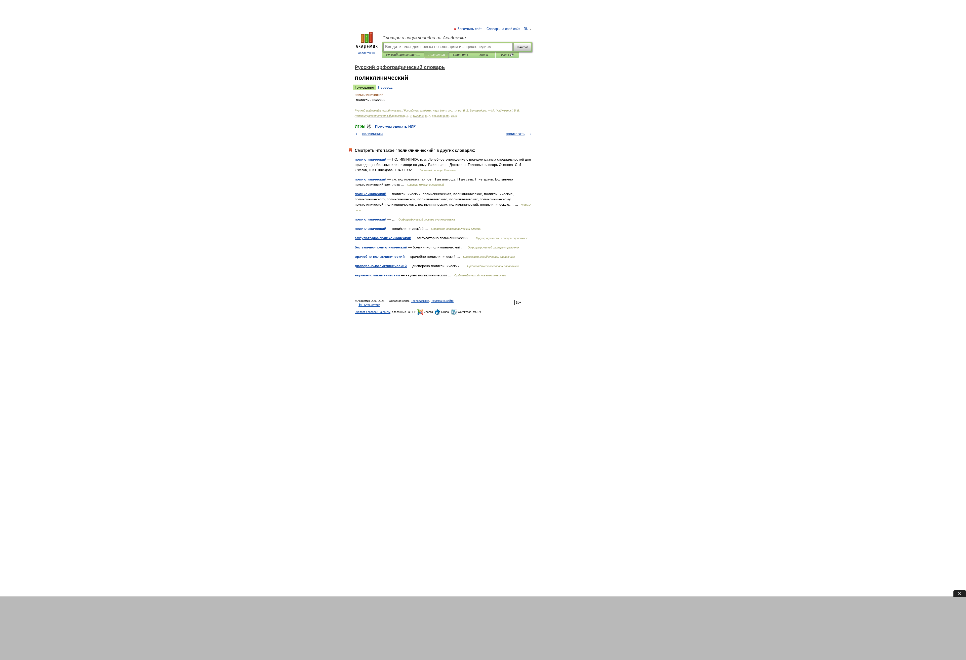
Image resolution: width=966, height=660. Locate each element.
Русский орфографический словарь (403, 55)
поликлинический (370, 159)
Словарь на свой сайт (503, 29)
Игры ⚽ (507, 55)
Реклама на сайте (442, 300)
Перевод (385, 87)
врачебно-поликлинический (380, 256)
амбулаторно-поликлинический (383, 238)
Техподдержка (420, 300)
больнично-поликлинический (381, 247)
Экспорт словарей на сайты (372, 311)
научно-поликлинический (377, 275)
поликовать (515, 134)
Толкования (436, 55)
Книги (483, 55)
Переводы (460, 55)
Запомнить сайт (470, 29)
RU (526, 29)
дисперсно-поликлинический (381, 266)
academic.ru (366, 53)
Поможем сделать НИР (395, 126)
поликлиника (372, 134)
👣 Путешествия (369, 304)
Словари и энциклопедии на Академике (424, 37)
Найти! (522, 47)
